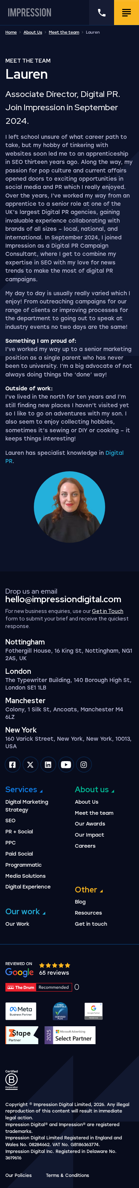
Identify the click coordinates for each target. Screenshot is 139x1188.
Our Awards (90, 824)
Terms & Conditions (67, 1175)
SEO (10, 821)
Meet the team (64, 32)
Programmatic (23, 865)
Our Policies (18, 1175)
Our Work (17, 924)
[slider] (55, 965)
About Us (33, 32)
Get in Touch (107, 611)
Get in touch (91, 924)
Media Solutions (25, 876)
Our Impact (89, 835)
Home (11, 32)
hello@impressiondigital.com (63, 599)
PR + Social (19, 832)
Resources (88, 913)
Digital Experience (28, 887)
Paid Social (19, 854)
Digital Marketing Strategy (26, 806)
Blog (80, 902)
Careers (85, 846)
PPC (10, 843)
